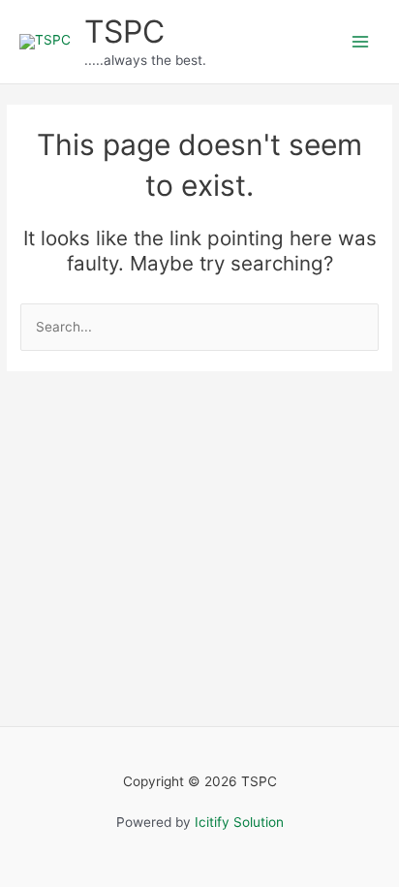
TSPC (124, 31)
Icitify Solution (239, 822)
